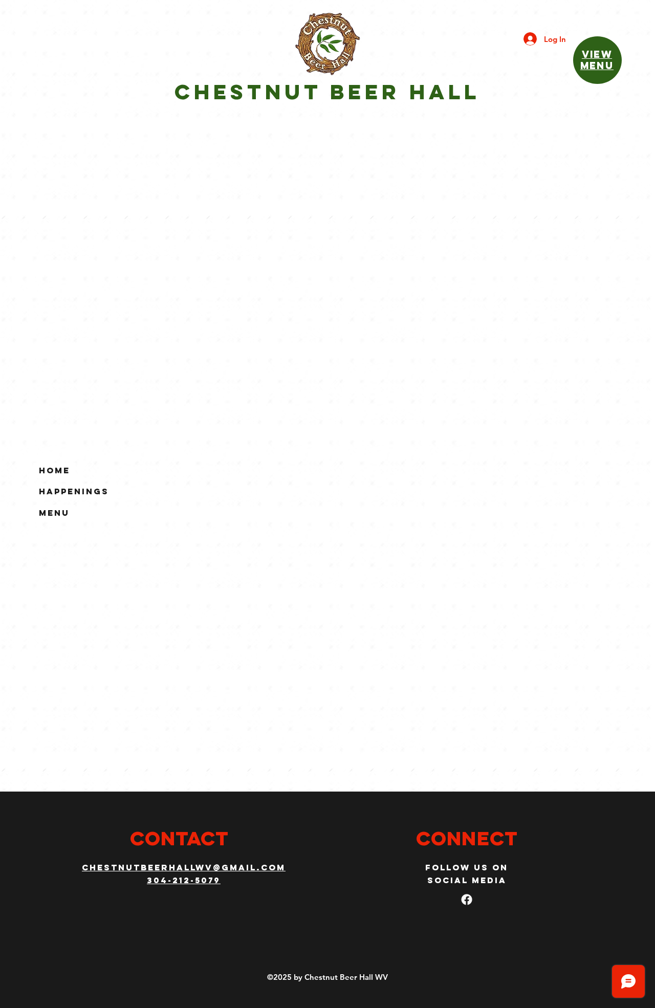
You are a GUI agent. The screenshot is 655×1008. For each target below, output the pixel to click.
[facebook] (467, 899)
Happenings (74, 491)
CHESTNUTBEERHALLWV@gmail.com (184, 867)
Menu (54, 513)
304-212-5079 (184, 880)
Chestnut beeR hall (327, 92)
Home (54, 470)
